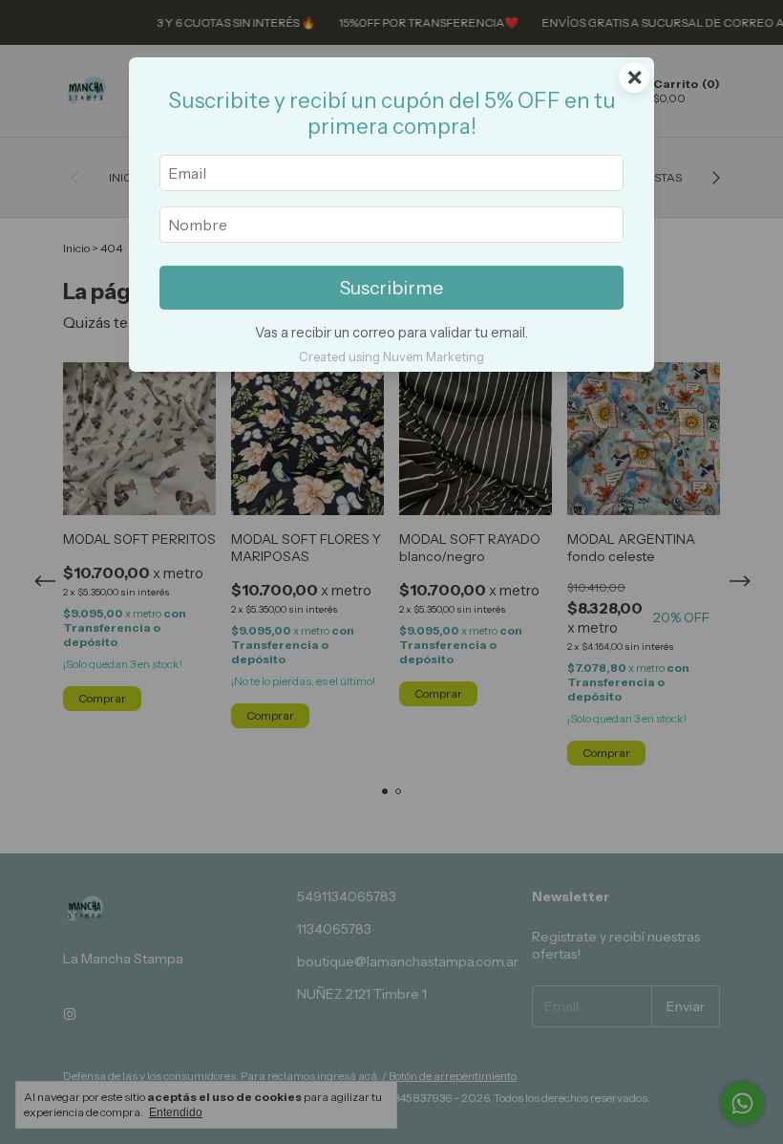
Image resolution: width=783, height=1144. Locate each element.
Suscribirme (391, 287)
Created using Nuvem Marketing (391, 357)
